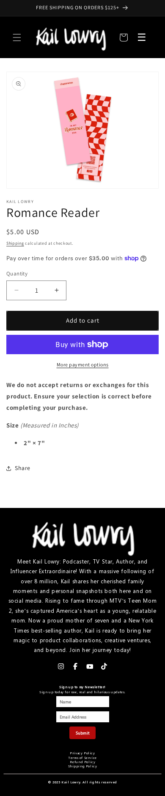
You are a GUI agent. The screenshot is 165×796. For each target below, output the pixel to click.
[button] (17, 37)
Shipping (15, 243)
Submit (82, 733)
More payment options (83, 364)
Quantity (17, 273)
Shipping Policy (82, 766)
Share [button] (22, 468)
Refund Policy (83, 761)
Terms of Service (82, 757)
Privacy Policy (82, 753)
